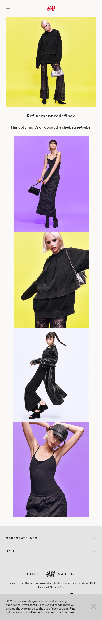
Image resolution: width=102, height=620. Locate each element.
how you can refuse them (58, 612)
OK (93, 607)
